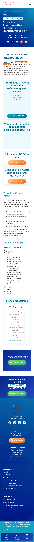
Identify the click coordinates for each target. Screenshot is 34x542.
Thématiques (16, 19)
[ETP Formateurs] (17, 483)
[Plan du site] (17, 508)
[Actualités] (17, 475)
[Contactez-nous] (17, 499)
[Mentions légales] (17, 502)
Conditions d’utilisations (13, 529)
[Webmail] (17, 477)
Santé (6, 19)
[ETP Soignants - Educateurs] (17, 486)
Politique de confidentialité (23, 528)
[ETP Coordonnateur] (17, 480)
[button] (8, 41)
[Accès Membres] (17, 488)
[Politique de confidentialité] (17, 505)
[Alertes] (17, 472)
